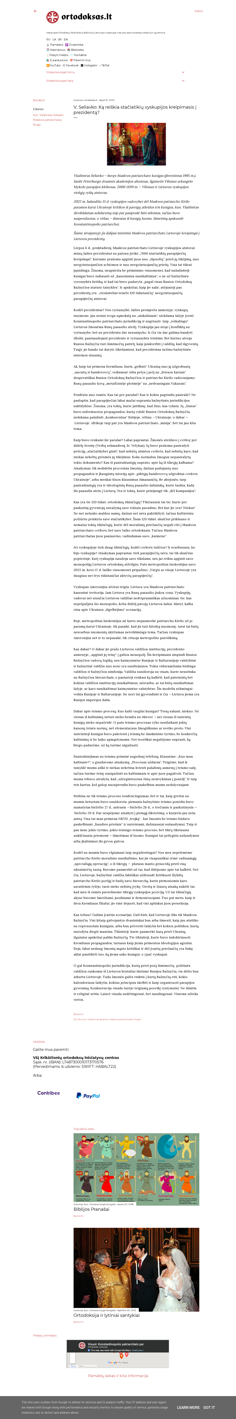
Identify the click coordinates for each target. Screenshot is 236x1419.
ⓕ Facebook (71, 65)
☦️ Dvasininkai (74, 44)
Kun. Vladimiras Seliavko (48, 115)
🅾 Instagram (89, 65)
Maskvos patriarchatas (47, 120)
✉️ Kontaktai (78, 55)
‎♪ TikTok (104, 65)
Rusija (37, 124)
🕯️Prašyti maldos (57, 55)
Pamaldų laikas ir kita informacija (118, 1376)
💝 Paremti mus (80, 60)
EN (66, 39)
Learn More (188, 1407)
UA (54, 39)
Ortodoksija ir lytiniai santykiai (107, 1315)
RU (48, 39)
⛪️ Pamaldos (54, 44)
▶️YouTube (53, 65)
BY (60, 39)
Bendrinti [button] (39, 100)
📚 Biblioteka (75, 50)
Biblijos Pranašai (92, 1209)
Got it (209, 1407)
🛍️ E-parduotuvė (57, 60)
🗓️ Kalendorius (55, 50)
